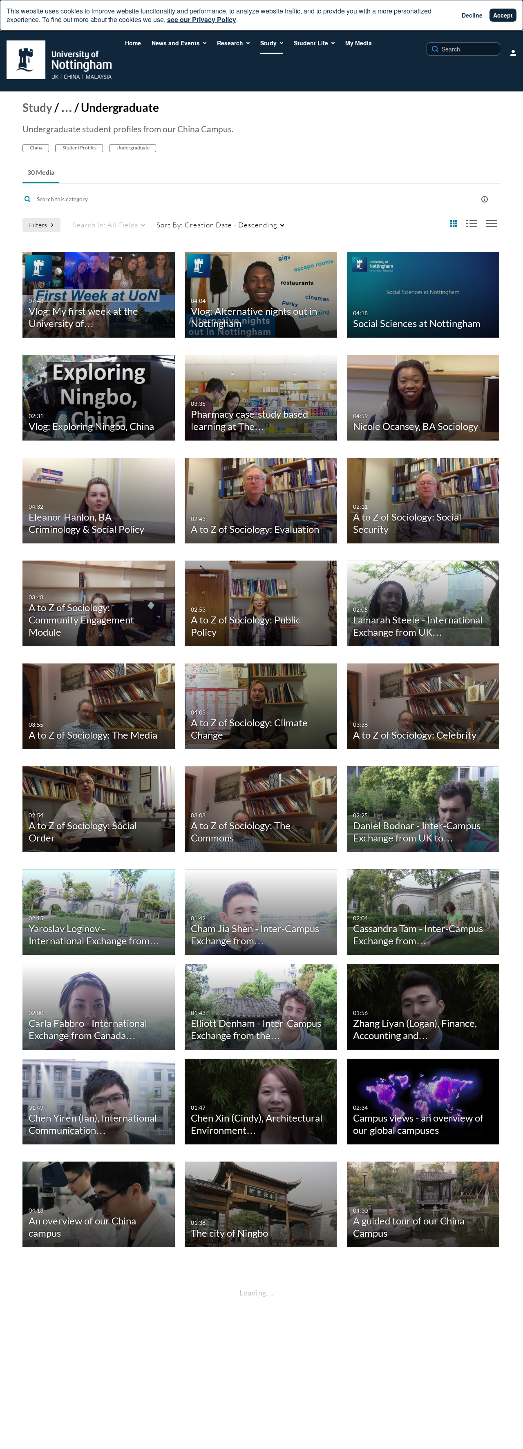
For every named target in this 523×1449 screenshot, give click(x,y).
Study (37, 107)
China (35, 148)
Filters (38, 225)
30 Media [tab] (40, 172)
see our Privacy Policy (201, 19)
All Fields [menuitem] (105, 224)
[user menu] (513, 52)
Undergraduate (133, 148)
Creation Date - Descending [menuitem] (216, 224)
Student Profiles (79, 148)
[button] (484, 199)
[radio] (453, 223)
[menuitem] (133, 42)
